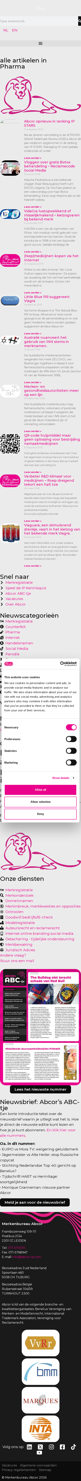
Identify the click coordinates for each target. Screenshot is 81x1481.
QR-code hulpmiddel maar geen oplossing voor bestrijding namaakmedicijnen (52, 439)
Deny (40, 813)
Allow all (40, 789)
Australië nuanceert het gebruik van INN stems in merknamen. (46, 342)
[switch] (71, 739)
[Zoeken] (79, 21)
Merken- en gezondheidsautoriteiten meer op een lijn (51, 391)
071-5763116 (16, 1248)
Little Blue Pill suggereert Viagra (47, 299)
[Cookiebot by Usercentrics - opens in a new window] (60, 663)
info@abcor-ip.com (27, 1257)
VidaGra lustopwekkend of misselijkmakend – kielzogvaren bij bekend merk (52, 215)
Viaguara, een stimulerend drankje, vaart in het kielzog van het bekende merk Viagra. (52, 529)
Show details (60, 778)
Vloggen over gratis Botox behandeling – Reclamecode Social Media (49, 166)
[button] (40, 43)
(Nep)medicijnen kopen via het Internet (51, 258)
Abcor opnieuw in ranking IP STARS (49, 123)
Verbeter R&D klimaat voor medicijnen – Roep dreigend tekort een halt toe (49, 480)
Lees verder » (32, 158)
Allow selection (41, 801)
